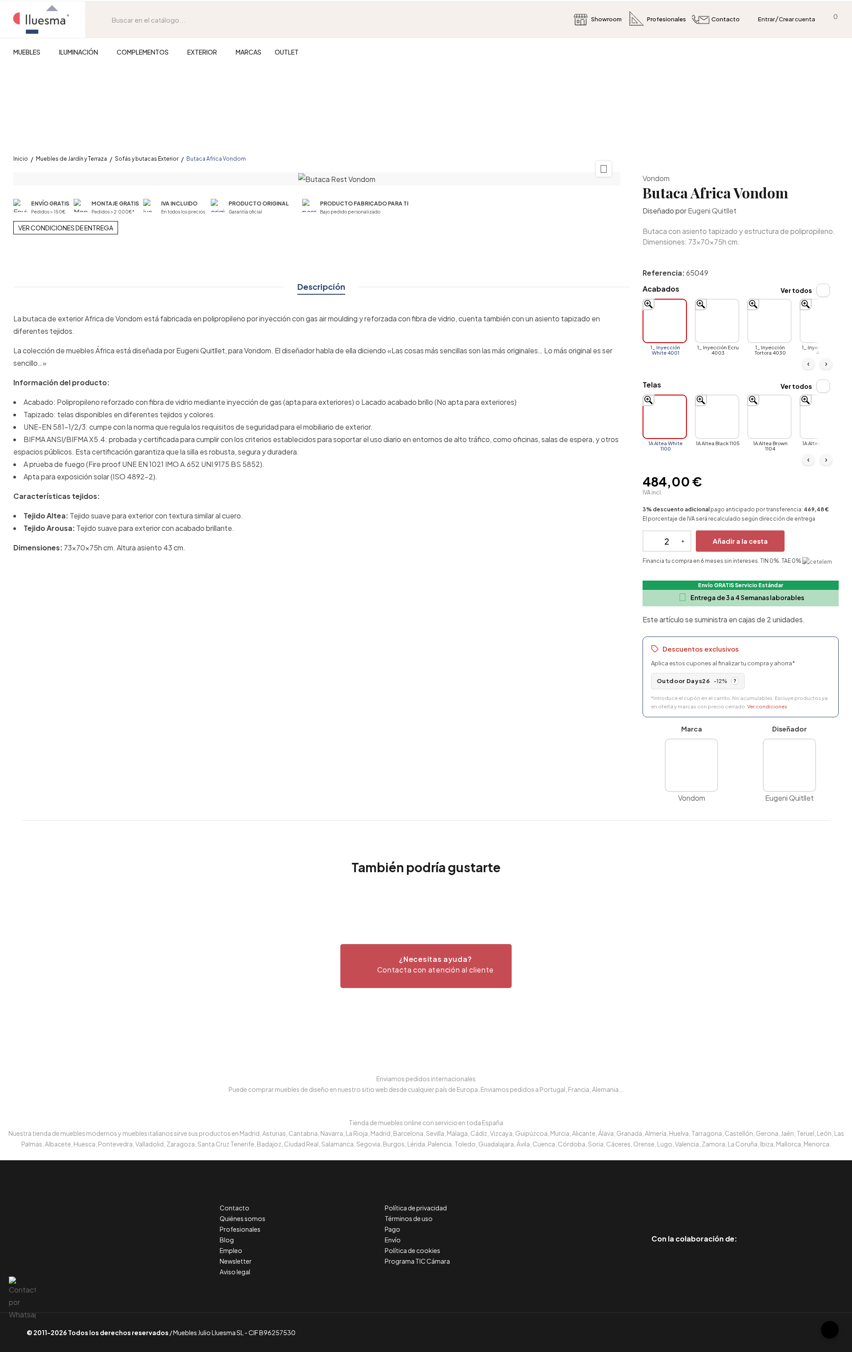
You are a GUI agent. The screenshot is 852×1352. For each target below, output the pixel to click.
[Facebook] (654, 1201)
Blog (227, 1240)
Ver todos (796, 290)
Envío (393, 1240)
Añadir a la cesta (740, 541)
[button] (426, 966)
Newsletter (236, 1261)
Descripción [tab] (321, 286)
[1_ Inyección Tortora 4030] (769, 321)
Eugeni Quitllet (712, 210)
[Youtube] (734, 1201)
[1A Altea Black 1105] (717, 417)
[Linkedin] (694, 1201)
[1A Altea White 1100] (665, 417)
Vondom (656, 178)
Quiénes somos (242, 1218)
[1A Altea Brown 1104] (769, 417)
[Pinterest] (674, 1201)
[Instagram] (714, 1201)
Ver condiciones (767, 706)
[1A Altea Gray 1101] (822, 417)
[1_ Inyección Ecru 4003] (717, 321)
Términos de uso (409, 1218)
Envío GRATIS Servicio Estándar (740, 585)
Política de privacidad (416, 1208)
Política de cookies (412, 1250)
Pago (392, 1229)
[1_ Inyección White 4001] (665, 321)
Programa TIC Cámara (417, 1261)
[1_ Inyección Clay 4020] (822, 321)
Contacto (234, 1208)
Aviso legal (235, 1272)
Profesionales (240, 1229)
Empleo (231, 1250)
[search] (105, 20)
